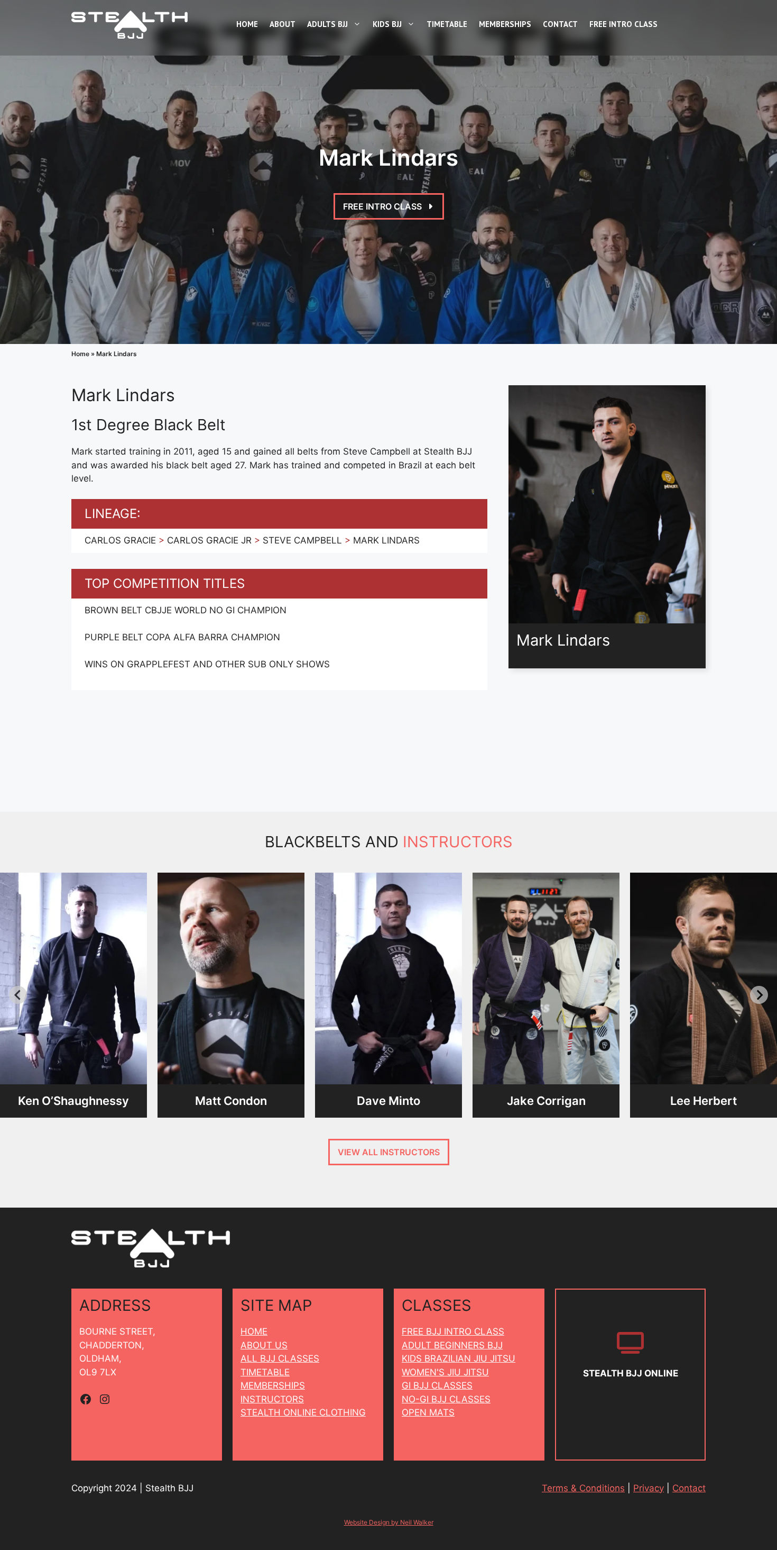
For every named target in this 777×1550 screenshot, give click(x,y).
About (282, 24)
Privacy (648, 1488)
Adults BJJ (327, 24)
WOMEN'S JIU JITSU (445, 1372)
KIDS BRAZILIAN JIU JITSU (458, 1358)
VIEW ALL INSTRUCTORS (389, 1152)
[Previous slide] (18, 995)
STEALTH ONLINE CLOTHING (303, 1412)
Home (247, 24)
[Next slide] (759, 995)
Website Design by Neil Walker (388, 1522)
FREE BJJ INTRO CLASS (453, 1331)
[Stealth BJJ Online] (630, 1375)
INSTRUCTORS (272, 1399)
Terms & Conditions (583, 1488)
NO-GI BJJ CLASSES (446, 1399)
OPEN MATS (428, 1412)
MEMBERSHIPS (272, 1385)
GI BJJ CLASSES (437, 1385)
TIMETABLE (265, 1372)
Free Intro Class (623, 24)
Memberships (505, 24)
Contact (560, 24)
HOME (253, 1331)
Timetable (447, 24)
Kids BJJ (387, 24)
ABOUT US (264, 1345)
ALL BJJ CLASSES (279, 1358)
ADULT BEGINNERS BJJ (452, 1345)
